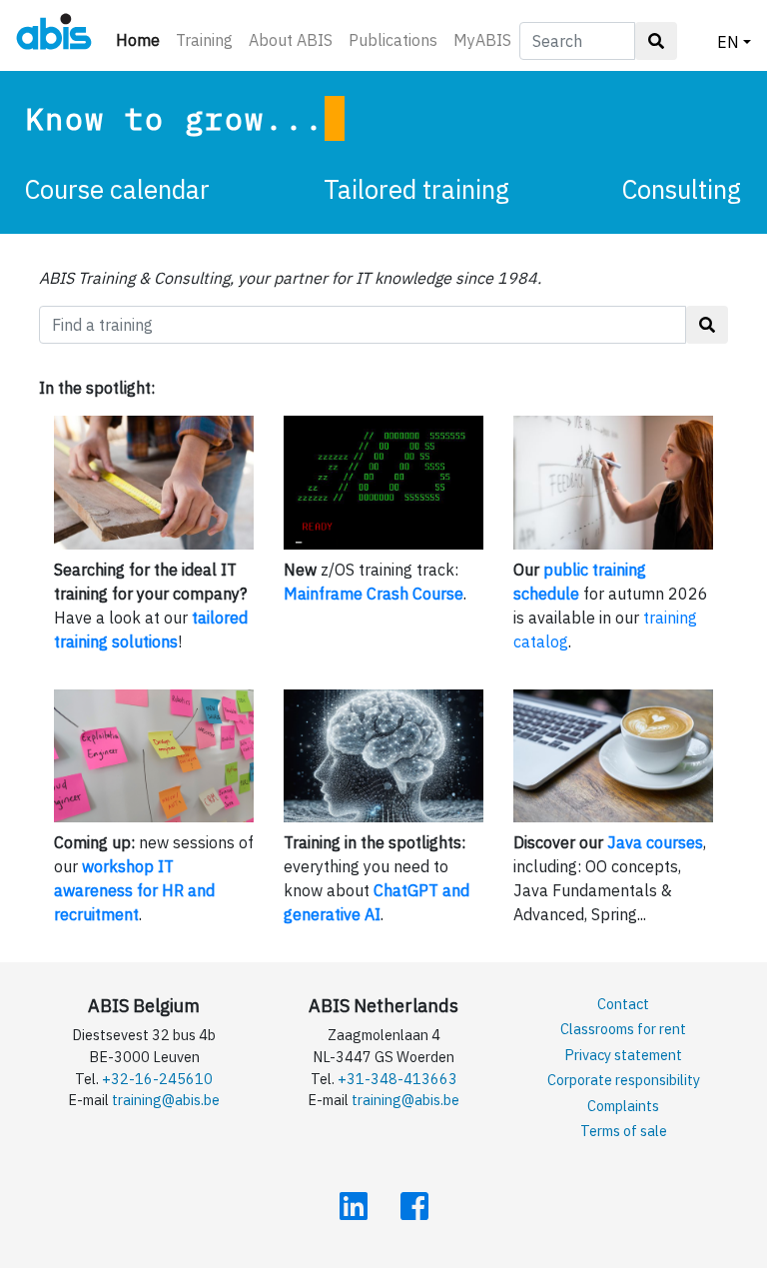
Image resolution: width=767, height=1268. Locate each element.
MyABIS (482, 40)
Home (142, 39)
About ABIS (291, 40)
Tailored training (416, 189)
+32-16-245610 (157, 1078)
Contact (623, 1003)
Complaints (623, 1105)
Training (204, 40)
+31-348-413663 (397, 1078)
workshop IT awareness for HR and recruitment (134, 890)
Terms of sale (623, 1130)
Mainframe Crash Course (373, 594)
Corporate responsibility (623, 1079)
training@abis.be (166, 1099)
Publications (393, 40)
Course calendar (117, 189)
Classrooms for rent (623, 1028)
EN (728, 42)
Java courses (655, 842)
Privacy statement (623, 1054)
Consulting (681, 189)
